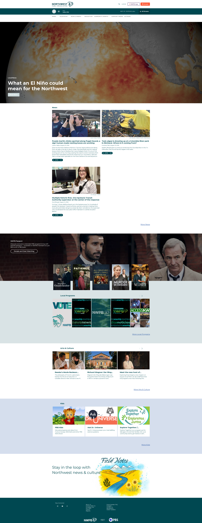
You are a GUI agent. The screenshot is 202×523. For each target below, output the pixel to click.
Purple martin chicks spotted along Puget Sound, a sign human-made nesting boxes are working (76, 142)
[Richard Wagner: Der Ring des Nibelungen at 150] (101, 360)
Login (124, 4)
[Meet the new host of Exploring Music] (133, 360)
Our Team (88, 508)
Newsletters (110, 508)
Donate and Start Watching (24, 251)
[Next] (142, 296)
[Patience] (81, 277)
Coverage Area (90, 507)
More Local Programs (141, 334)
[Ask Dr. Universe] (101, 416)
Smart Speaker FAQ (112, 504)
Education (89, 16)
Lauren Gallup (56, 145)
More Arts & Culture (142, 389)
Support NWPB (117, 16)
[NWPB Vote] (62, 313)
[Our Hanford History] (179, 313)
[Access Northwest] (140, 313)
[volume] (58, 11)
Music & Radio (76, 16)
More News (145, 224)
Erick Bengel (55, 202)
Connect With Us (90, 506)
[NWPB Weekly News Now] (81, 313)
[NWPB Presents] (101, 313)
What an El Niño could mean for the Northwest (38, 85)
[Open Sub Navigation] (57, 16)
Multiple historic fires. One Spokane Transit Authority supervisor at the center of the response (75, 199)
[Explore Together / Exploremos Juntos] (134, 416)
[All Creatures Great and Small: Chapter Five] (101, 277)
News (54, 16)
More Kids (146, 445)
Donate (145, 4)
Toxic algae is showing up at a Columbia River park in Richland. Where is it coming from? (125, 142)
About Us (88, 504)
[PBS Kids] (69, 416)
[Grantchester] (61, 277)
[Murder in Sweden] (120, 277)
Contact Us (110, 507)
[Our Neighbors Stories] (159, 313)
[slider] (61, 11)
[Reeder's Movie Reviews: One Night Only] (166, 360)
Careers (88, 509)
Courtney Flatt (106, 145)
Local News (12, 78)
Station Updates (111, 509)
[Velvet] (140, 277)
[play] (54, 11)
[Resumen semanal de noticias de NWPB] (120, 313)
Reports (88, 511)
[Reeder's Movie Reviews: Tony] (68, 360)
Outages (127, 16)
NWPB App (134, 4)
